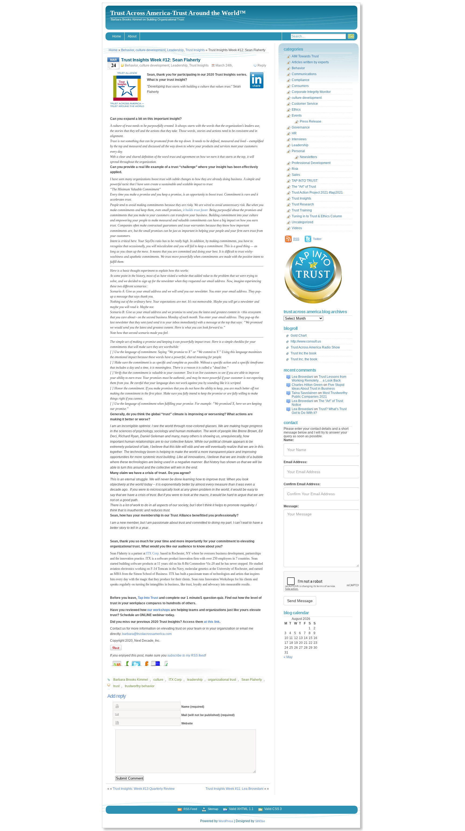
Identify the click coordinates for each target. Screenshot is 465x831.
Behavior (127, 50)
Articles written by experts (310, 62)
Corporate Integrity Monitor (311, 92)
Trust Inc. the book (304, 359)
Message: (291, 506)
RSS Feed (190, 809)
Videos (297, 228)
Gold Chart (299, 335)
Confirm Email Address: (302, 484)
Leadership (175, 50)
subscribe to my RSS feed (186, 655)
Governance (301, 127)
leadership (195, 680)
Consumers (300, 86)
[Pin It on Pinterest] (116, 647)
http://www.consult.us (306, 341)
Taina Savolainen (304, 393)
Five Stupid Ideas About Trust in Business (318, 386)
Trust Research (303, 204)
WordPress (226, 821)
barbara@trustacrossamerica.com (147, 634)
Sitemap (213, 809)
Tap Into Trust (148, 598)
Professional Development (311, 163)
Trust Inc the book (303, 353)
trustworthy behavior (139, 686)
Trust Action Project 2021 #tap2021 (317, 192)
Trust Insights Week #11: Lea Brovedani (234, 789)
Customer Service (305, 104)
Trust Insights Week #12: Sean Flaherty (160, 60)
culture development (150, 50)
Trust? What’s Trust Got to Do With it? (319, 411)
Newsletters (308, 157)
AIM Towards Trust (305, 56)
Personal (298, 151)
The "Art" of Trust (304, 186)
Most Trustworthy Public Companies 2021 (319, 395)
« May (288, 657)
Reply (262, 65)
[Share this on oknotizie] (122, 662)
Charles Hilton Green (307, 385)
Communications (304, 74)
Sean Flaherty (251, 680)
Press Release (310, 121)
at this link (212, 622)
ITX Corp (152, 553)
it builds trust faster (195, 210)
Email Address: (295, 462)
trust (116, 686)
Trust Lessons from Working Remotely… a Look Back (319, 378)
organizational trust (222, 680)
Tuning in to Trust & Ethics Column (317, 216)
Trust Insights (195, 50)
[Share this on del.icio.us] (161, 662)
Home (116, 36)
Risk (295, 169)
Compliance (300, 80)
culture (158, 680)
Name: (289, 440)
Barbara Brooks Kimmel (130, 680)
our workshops (158, 610)
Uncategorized (302, 222)
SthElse (260, 821)
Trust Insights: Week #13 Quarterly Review (144, 789)
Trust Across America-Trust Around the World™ (178, 12)
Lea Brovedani (302, 377)
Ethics (296, 109)
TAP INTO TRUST (305, 181)
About (132, 36)
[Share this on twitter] (141, 662)
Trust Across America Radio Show (315, 347)
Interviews (299, 139)
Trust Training (302, 210)
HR (294, 133)
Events (297, 115)
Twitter (317, 238)
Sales (296, 175)
